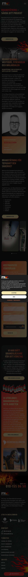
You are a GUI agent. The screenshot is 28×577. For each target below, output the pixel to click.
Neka (14, 297)
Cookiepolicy (10, 300)
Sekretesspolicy (16, 300)
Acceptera (14, 293)
